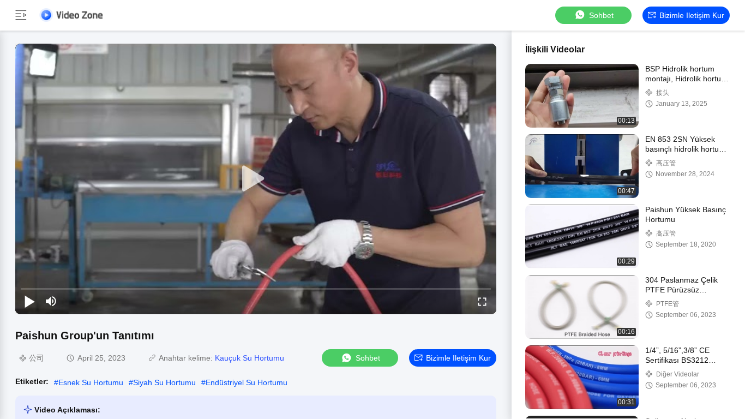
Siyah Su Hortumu (164, 382)
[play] (255, 179)
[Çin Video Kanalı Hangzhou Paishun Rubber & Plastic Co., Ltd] (71, 15)
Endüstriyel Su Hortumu (246, 382)
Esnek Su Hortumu (90, 382)
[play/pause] (29, 301)
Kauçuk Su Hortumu (249, 358)
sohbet (601, 15)
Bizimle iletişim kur (691, 15)
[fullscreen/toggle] (482, 301)
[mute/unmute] (51, 301)
